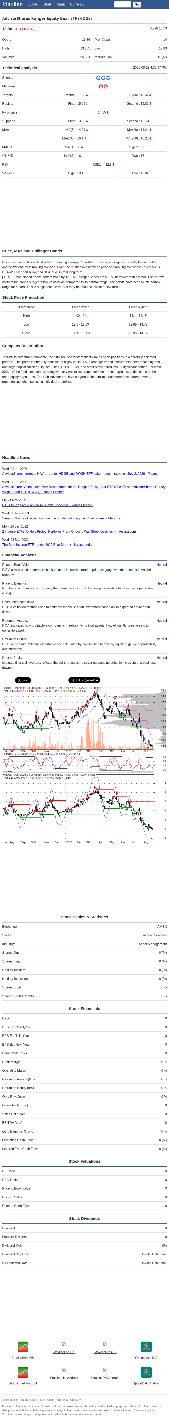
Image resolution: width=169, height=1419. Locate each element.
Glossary (75, 1399)
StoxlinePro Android (105, 1378)
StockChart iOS (22, 1358)
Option (51, 1399)
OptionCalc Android (146, 1383)
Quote (32, 4)
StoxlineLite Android (64, 1378)
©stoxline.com (10, 1399)
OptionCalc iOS (146, 1358)
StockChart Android (23, 1383)
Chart (46, 4)
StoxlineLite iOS (64, 1352)
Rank (60, 4)
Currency (77, 4)
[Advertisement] (84, 212)
